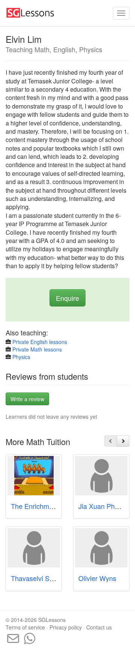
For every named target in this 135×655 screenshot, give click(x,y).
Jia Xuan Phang (102, 506)
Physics (21, 357)
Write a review (27, 399)
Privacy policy (66, 627)
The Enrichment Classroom (52, 506)
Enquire (67, 298)
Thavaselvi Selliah (38, 578)
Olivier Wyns (97, 578)
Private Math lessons (37, 349)
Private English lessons (39, 342)
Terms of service (25, 627)
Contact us (99, 627)
